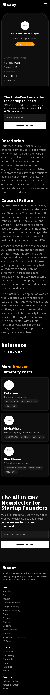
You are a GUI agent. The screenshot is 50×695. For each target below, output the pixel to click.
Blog (5, 595)
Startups (7, 633)
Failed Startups (10, 629)
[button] (45, 4)
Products (7, 618)
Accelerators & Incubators (15, 637)
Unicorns (7, 626)
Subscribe (7, 667)
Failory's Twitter (10, 681)
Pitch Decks (8, 622)
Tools (5, 614)
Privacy (6, 670)
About (5, 663)
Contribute (8, 659)
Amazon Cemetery (25, 44)
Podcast (6, 599)
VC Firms (7, 641)
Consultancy (8, 655)
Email (5, 688)
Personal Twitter (11, 684)
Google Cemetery (11, 606)
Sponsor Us (8, 651)
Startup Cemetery (11, 602)
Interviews (8, 591)
